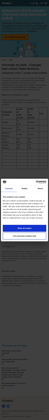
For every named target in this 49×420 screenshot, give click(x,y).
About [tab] (40, 188)
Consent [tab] (8, 188)
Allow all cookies (24, 228)
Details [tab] (24, 188)
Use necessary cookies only (24, 236)
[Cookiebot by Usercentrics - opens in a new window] (35, 182)
